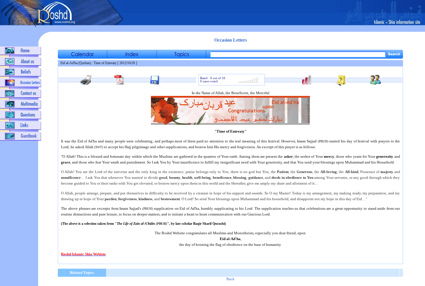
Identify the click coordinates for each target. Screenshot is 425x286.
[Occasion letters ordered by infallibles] (131, 57)
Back (230, 279)
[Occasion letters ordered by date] (82, 57)
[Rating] (248, 81)
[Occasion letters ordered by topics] (181, 57)
